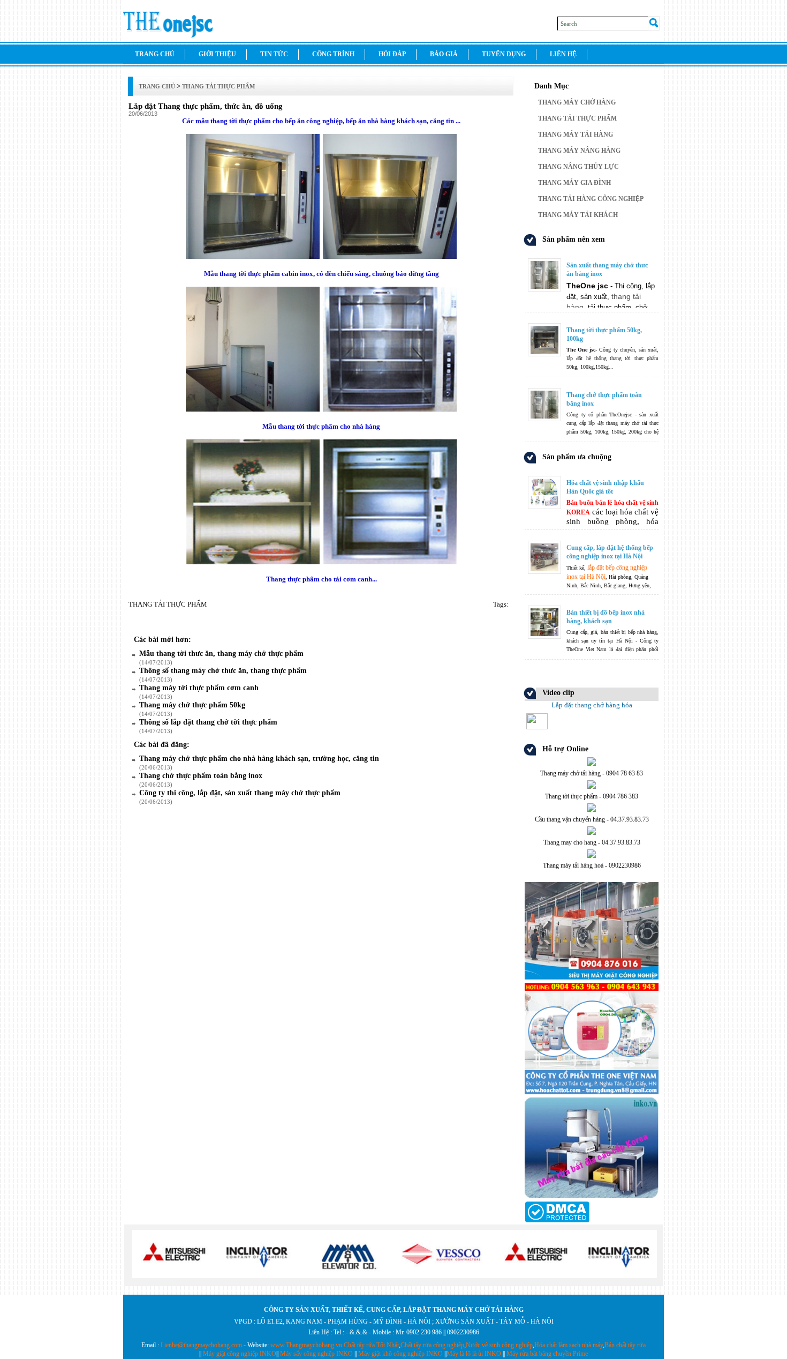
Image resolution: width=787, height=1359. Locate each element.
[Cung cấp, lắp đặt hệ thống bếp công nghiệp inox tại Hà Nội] (592, 542)
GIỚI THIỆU (217, 54)
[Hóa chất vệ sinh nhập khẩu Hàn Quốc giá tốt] (592, 477)
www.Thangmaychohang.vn (306, 1345)
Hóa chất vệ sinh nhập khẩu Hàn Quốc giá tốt (605, 487)
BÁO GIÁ (444, 54)
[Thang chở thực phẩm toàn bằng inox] (592, 389)
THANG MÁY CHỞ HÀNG (577, 102)
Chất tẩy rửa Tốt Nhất (371, 1345)
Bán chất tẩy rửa (625, 1345)
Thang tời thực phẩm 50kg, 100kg (604, 334)
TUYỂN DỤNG (504, 54)
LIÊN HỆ (563, 54)
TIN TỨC (274, 54)
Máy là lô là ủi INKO (474, 1353)
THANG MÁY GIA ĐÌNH (574, 182)
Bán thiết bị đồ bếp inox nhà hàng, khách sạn (605, 617)
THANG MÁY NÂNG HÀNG (579, 150)
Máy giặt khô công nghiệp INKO (400, 1353)
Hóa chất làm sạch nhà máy (568, 1345)
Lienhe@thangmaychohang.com (201, 1345)
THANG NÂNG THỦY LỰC (578, 166)
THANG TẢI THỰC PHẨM (577, 118)
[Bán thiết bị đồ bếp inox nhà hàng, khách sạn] (592, 607)
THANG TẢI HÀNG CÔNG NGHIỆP (591, 199)
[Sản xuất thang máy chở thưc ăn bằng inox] (592, 259)
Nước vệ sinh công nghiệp (499, 1345)
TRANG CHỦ (155, 54)
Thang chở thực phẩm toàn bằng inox (604, 399)
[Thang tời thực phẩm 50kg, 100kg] (592, 324)
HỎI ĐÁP (392, 54)
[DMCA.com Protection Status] (557, 1220)
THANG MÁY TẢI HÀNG (575, 134)
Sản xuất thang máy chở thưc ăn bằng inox (607, 270)
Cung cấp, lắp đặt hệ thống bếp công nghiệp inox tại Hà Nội (609, 552)
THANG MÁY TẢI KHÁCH (578, 215)
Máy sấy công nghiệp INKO (316, 1353)
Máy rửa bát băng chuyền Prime (547, 1353)
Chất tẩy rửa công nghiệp (432, 1345)
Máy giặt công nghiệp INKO (239, 1353)
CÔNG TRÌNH (333, 54)
